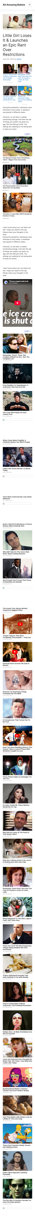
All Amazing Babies (14, 4)
